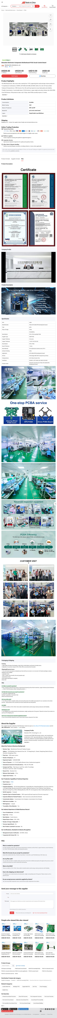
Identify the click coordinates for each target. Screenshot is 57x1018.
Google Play (13, 1009)
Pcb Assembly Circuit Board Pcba (10, 1003)
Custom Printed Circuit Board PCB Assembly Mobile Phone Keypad (28, 954)
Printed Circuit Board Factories (9, 996)
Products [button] (14, 6)
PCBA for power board (33, 971)
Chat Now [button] (43, 76)
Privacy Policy (49, 1014)
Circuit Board (19, 10)
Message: (7, 901)
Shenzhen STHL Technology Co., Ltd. (13, 65)
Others (16, 973)
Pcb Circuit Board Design (25, 1003)
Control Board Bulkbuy (38, 1003)
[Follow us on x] (47, 1009)
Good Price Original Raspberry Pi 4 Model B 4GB (5, 935)
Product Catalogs (21, 965)
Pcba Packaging (43, 986)
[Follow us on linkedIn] (40, 1011)
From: (8, 893)
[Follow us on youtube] (51, 1009)
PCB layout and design (6, 968)
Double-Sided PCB (6, 986)
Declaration (43, 1014)
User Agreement (36, 1014)
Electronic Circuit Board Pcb (22, 999)
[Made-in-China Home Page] (29, 2)
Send (12, 912)
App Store (5, 1009)
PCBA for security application (21, 971)
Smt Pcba (35, 986)
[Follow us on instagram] (49, 1009)
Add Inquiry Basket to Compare (28, 54)
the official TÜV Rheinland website (42, 726)
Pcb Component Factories (36, 996)
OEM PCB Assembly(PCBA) (34, 968)
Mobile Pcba (5, 990)
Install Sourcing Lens (8, 1011)
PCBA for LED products (47, 971)
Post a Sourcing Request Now (40, 912)
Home (2, 10)
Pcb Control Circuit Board (8, 999)
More (2, 1005)
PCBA (25, 10)
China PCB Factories (23, 996)
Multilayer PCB (16, 986)
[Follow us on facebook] (45, 1009)
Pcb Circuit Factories (48, 996)
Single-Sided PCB (26, 986)
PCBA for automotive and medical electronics (8, 973)
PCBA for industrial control (48, 968)
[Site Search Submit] (37, 6)
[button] (2, 2)
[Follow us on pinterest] (53, 1009)
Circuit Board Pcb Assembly (37, 999)
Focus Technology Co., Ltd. (19, 1014)
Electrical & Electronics (10, 10)
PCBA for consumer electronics (8, 971)
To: (8, 897)
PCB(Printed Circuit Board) (20, 968)
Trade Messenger (23, 1009)
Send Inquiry (14, 76)
